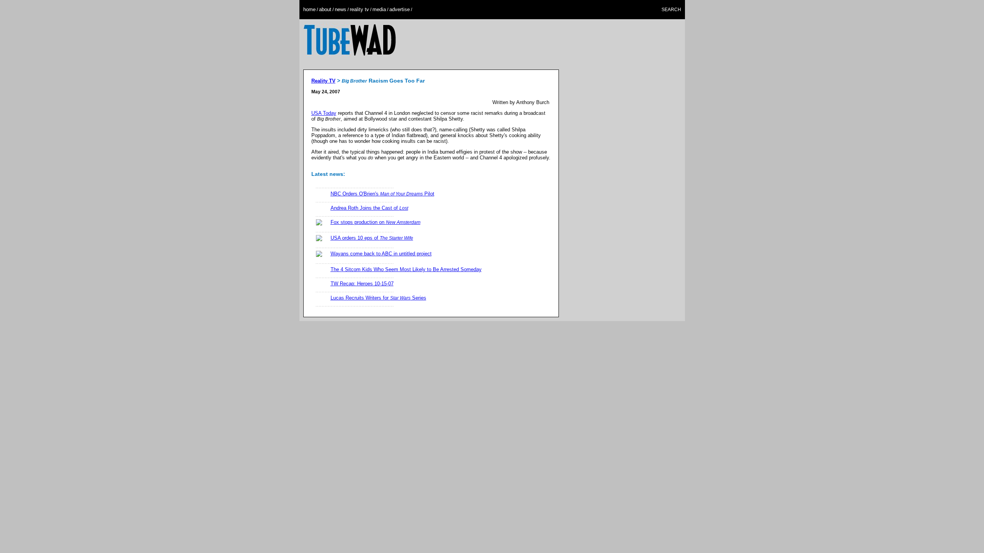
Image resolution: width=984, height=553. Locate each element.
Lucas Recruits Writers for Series (378, 298)
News (340, 9)
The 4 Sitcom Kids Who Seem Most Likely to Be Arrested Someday (406, 269)
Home (309, 9)
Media (379, 9)
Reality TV (359, 9)
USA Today (323, 113)
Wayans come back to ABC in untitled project (381, 254)
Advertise (399, 9)
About (325, 9)
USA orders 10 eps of (372, 238)
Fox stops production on (376, 222)
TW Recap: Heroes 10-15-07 (362, 283)
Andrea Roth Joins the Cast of (369, 208)
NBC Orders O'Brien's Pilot (382, 194)
